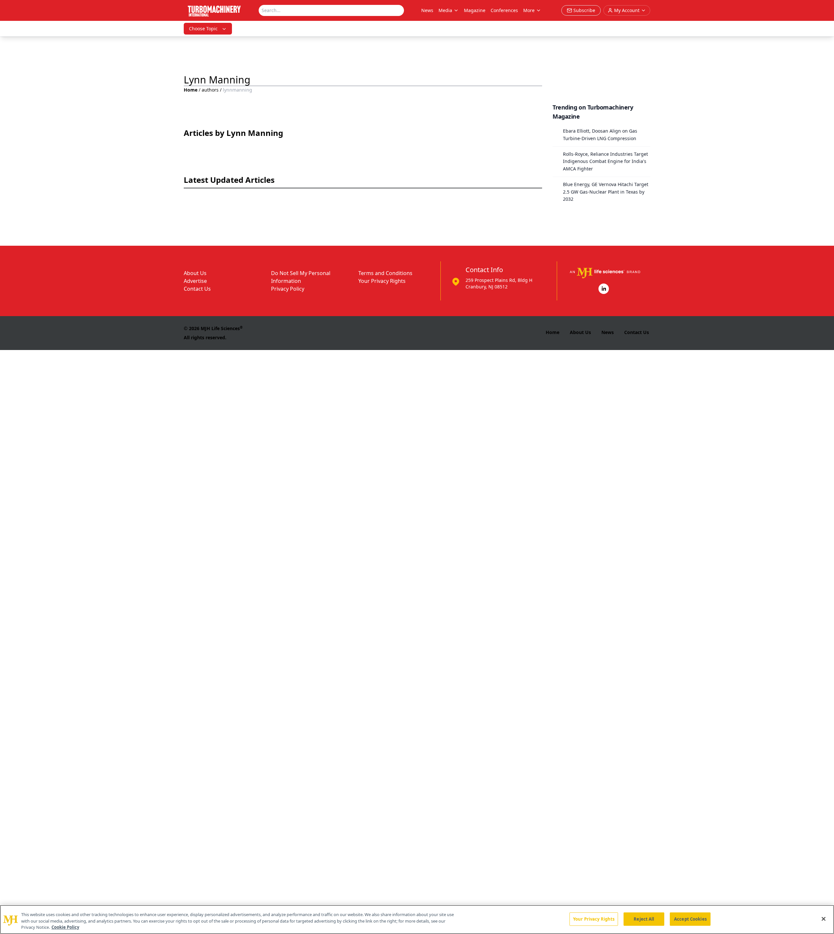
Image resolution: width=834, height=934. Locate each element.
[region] (417, 919)
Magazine (474, 10)
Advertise (195, 281)
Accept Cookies (690, 919)
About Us (195, 273)
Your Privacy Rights (382, 281)
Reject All (644, 919)
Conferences (504, 10)
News (427, 10)
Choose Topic (203, 28)
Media (445, 10)
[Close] (823, 919)
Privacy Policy (287, 288)
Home (190, 90)
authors (210, 90)
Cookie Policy (65, 927)
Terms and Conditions (385, 273)
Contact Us (197, 288)
